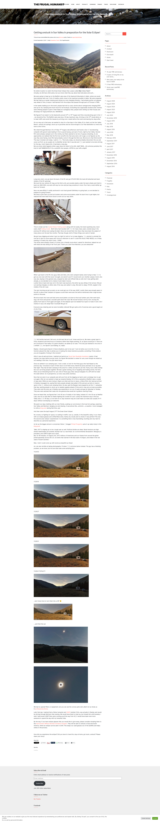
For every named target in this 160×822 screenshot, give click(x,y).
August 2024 (111, 106)
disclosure (61, 37)
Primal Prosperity (76, 424)
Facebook (37, 805)
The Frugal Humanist (49, 4)
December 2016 (112, 155)
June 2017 (110, 146)
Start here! (66, 4)
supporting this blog (77, 37)
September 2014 (112, 163)
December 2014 (112, 161)
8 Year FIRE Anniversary (114, 84)
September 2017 (112, 141)
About (78, 4)
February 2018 (111, 138)
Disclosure (113, 4)
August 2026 (111, 101)
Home (72, 4)
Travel (106, 4)
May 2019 (110, 126)
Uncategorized (111, 195)
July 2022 (110, 115)
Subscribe (39, 783)
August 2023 (111, 109)
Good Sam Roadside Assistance (79, 356)
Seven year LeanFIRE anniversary (113, 88)
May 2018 (110, 135)
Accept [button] (155, 818)
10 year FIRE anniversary (114, 72)
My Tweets (37, 799)
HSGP (68, 712)
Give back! (121, 4)
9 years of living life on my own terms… (115, 76)
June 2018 (110, 132)
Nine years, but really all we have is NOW (115, 80)
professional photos (41, 709)
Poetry (109, 189)
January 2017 (111, 152)
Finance (100, 4)
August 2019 (111, 121)
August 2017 (110, 143)
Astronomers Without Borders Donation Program (51, 723)
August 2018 (111, 129)
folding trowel (45, 229)
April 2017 (110, 149)
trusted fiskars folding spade (57, 227)
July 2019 (110, 124)
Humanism (93, 4)
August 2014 (111, 166)
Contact (109, 49)
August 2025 (111, 104)
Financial (109, 178)
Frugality (85, 4)
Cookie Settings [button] (146, 818)
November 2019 (112, 118)
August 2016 (111, 158)
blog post (43, 408)
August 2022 (111, 112)
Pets (108, 186)
